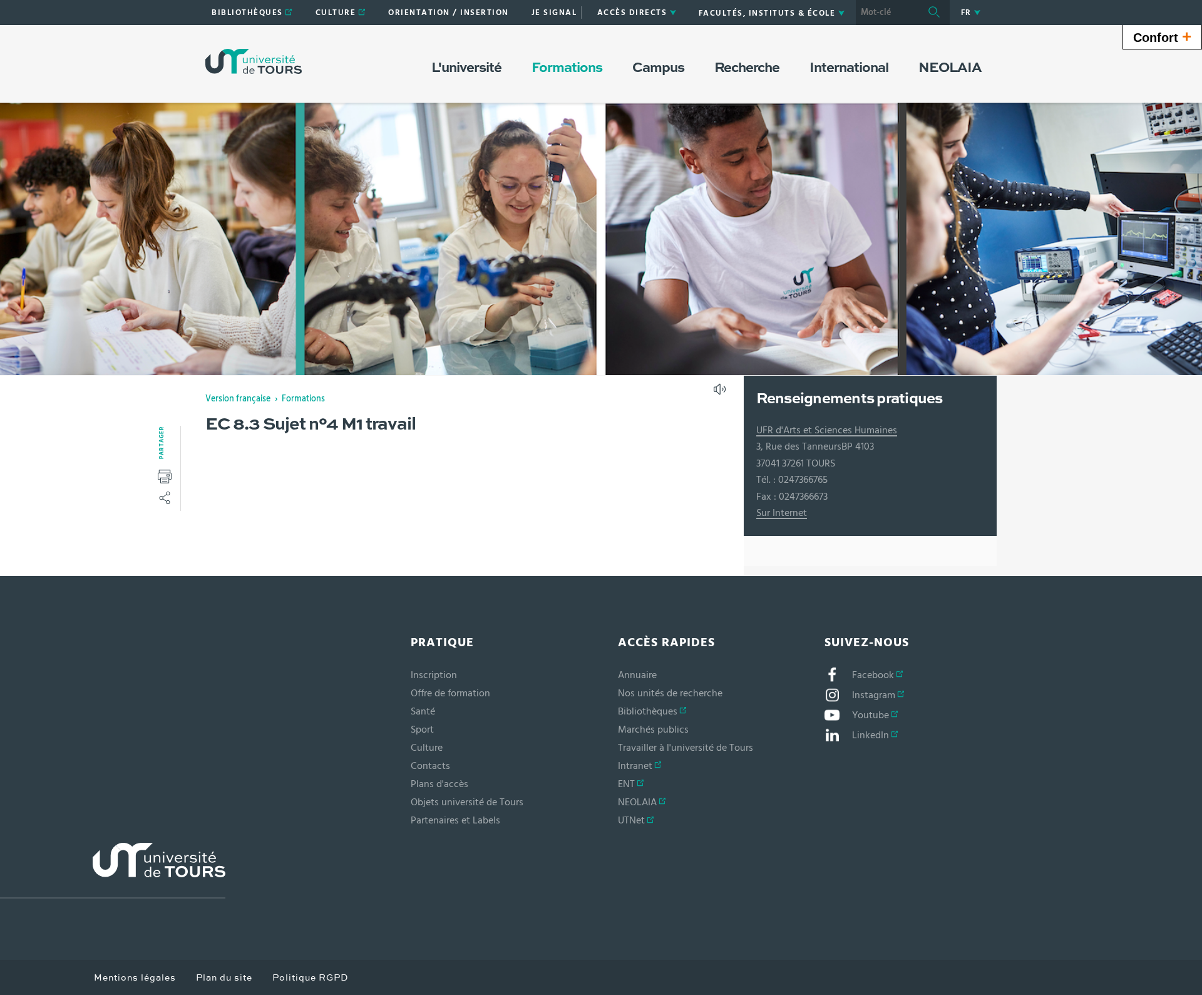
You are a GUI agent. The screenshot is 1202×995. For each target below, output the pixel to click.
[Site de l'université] (112, 871)
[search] (887, 12)
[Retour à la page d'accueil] (253, 61)
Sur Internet (781, 513)
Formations (303, 398)
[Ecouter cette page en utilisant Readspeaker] (721, 393)
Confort (1162, 36)
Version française (237, 398)
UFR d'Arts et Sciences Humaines (826, 430)
